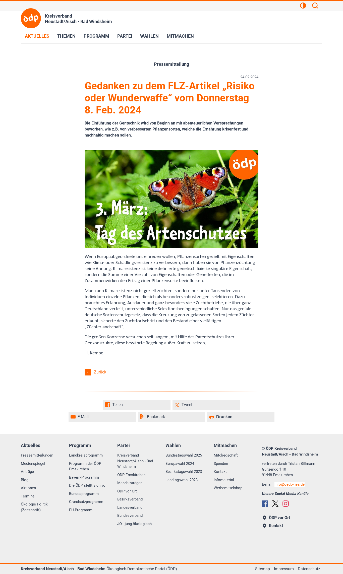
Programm (96, 36)
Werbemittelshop (228, 488)
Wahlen (149, 36)
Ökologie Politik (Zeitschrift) (34, 507)
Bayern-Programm (84, 477)
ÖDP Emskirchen (131, 475)
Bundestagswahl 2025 (183, 455)
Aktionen (28, 488)
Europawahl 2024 (179, 463)
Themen (66, 36)
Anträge (27, 471)
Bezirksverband (130, 499)
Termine (27, 496)
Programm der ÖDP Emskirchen (85, 466)
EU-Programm (80, 510)
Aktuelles (37, 36)
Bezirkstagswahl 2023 (183, 471)
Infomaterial (224, 480)
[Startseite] (31, 18)
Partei (124, 36)
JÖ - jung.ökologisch (134, 524)
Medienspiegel (33, 463)
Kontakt (220, 471)
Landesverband (129, 507)
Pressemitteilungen (37, 455)
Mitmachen (180, 36)
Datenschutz (309, 568)
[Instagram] (285, 503)
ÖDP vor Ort (127, 491)
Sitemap (262, 568)
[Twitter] (275, 503)
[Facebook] (265, 503)
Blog (24, 480)
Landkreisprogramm (86, 455)
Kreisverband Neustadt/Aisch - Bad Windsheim (135, 461)
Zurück (100, 372)
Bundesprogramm (84, 493)
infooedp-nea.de (289, 484)
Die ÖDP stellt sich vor (88, 485)
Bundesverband (130, 515)
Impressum (284, 568)
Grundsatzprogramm (86, 501)
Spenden (221, 463)
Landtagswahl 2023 (181, 480)
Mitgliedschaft (226, 455)
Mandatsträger (129, 483)
